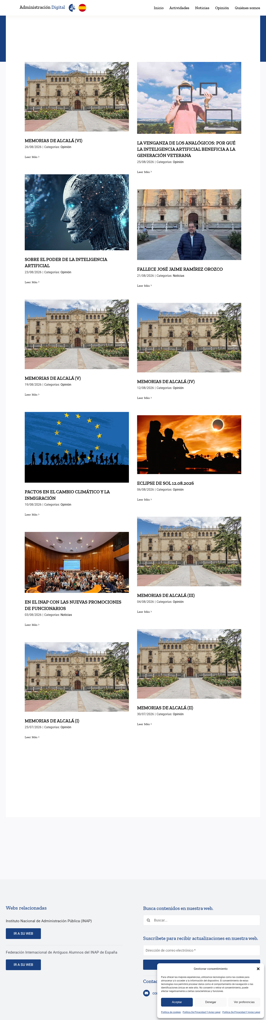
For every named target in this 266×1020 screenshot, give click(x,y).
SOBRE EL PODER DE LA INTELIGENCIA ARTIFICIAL (77, 205)
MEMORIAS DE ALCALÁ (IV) (189, 333)
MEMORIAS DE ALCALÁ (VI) (77, 92)
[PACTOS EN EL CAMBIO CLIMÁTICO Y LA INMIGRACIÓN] (77, 447)
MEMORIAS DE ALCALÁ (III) (189, 547)
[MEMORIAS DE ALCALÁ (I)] (77, 677)
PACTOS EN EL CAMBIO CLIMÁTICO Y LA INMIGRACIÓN (77, 440)
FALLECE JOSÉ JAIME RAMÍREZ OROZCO (189, 221)
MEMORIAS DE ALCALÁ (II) (189, 660)
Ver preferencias (244, 1002)
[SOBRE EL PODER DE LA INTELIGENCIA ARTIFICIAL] (77, 212)
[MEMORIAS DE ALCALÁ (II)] (189, 664)
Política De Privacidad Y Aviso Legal (201, 1012)
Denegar (210, 1002)
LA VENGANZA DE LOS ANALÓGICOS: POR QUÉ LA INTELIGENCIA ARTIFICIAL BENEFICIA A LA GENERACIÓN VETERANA (189, 88)
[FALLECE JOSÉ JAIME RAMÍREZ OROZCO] (189, 224)
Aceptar (177, 1002)
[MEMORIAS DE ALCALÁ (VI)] (77, 96)
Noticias (178, 276)
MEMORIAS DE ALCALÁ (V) (77, 330)
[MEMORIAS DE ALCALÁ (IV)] (189, 337)
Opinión (66, 147)
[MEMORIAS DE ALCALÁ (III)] (189, 551)
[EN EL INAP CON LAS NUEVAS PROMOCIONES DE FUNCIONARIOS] (77, 562)
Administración (42, 7)
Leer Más (31, 157)
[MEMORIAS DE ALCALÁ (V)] (77, 334)
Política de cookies (171, 1012)
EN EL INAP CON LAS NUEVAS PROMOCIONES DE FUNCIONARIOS (77, 555)
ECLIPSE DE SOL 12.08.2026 (189, 440)
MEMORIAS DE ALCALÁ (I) (77, 673)
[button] (258, 969)
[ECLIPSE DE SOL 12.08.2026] (189, 444)
